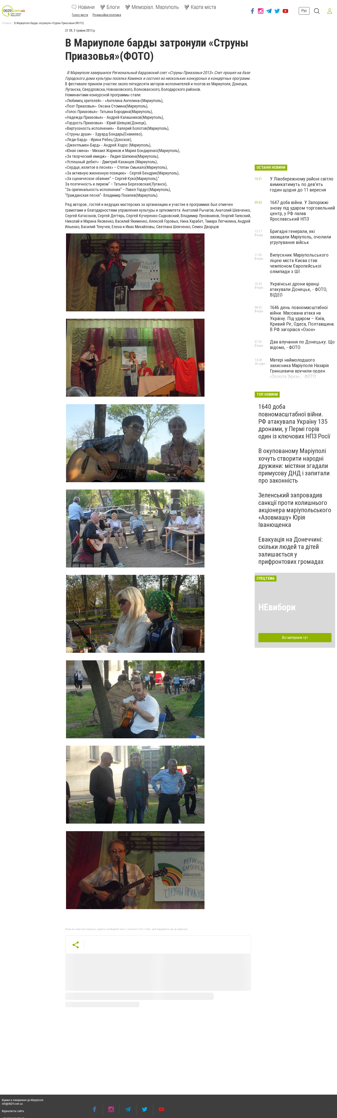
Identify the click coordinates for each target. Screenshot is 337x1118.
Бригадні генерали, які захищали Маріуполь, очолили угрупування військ (300, 237)
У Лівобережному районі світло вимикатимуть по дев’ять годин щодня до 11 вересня (301, 184)
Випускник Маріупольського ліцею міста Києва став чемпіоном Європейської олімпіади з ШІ (299, 263)
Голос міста (80, 15)
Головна (6, 23)
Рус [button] (304, 10)
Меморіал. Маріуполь (155, 7)
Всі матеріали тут (295, 637)
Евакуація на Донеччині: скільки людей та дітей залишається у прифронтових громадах (290, 550)
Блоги (113, 7)
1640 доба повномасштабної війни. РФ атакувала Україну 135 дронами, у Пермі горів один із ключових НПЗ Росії (294, 421)
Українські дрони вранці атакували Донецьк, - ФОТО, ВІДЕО (298, 289)
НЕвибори (277, 607)
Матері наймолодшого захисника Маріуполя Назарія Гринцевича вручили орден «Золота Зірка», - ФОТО (299, 368)
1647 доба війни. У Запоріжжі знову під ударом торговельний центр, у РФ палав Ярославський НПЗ (302, 211)
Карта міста (203, 7)
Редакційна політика (107, 15)
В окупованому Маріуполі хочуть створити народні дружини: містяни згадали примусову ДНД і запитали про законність (294, 465)
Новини (86, 7)
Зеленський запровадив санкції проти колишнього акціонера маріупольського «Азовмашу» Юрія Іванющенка (294, 510)
